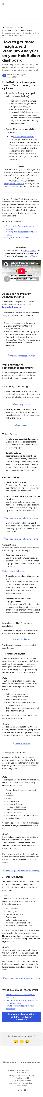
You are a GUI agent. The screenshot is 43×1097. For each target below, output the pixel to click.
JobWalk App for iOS (21, 1078)
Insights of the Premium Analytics (20, 237)
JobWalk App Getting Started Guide (21, 1083)
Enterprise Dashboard (10, 30)
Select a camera (22, 1086)
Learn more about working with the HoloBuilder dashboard (21, 1017)
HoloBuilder (19, 28)
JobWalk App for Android (21, 1080)
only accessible (29, 250)
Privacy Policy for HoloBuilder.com (21, 1075)
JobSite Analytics (27, 30)
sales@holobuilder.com (14, 183)
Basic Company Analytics (23, 136)
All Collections (7, 28)
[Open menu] (39, 4)
